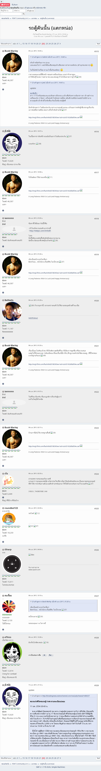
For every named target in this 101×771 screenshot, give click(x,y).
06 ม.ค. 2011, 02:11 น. (36, 427)
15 (23, 43)
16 (26, 43)
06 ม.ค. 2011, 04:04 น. (36, 549)
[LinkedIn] (3, 89)
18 (32, 43)
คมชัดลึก (33, 93)
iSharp (8, 549)
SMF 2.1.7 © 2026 (43, 767)
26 (55, 43)
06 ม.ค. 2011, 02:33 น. (36, 473)
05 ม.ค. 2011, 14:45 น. (36, 51)
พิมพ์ (98, 44)
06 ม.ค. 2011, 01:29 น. (36, 300)
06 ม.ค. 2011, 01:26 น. (36, 254)
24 (50, 43)
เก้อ (6, 473)
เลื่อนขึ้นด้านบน (6, 758)
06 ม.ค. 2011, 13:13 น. (36, 595)
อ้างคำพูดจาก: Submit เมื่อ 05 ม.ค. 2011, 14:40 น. (49, 57)
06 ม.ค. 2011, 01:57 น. (36, 391)
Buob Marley (11, 50)
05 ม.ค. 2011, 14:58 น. (36, 172)
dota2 (36, 318)
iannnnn (9, 218)
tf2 (33, 318)
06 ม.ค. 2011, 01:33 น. (36, 345)
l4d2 (30, 318)
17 (29, 43)
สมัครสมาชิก (41, 8)
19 (34, 43)
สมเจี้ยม (8, 595)
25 (52, 43)
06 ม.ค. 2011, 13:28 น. (36, 637)
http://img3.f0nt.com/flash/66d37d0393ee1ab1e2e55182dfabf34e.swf (54, 117)
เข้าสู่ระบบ (28, 8)
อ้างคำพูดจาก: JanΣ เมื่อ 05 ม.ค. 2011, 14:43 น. (48, 83)
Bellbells (9, 300)
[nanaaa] (3, 542)
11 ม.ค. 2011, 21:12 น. (36, 685)
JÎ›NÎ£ (8, 131)
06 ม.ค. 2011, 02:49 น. (36, 508)
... (21, 43)
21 (40, 43)
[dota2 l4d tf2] (3, 338)
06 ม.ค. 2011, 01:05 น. (36, 218)
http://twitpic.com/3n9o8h (40, 231)
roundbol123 (11, 508)
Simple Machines (58, 767)
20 (37, 43)
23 (47, 43)
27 (58, 43)
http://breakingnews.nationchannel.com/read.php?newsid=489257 (66, 696)
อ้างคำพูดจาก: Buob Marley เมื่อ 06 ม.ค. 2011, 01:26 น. (51, 601)
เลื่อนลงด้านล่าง (6, 44)
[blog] (3, 629)
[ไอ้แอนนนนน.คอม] (3, 246)
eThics (8, 637)
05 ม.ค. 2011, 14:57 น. (36, 131)
